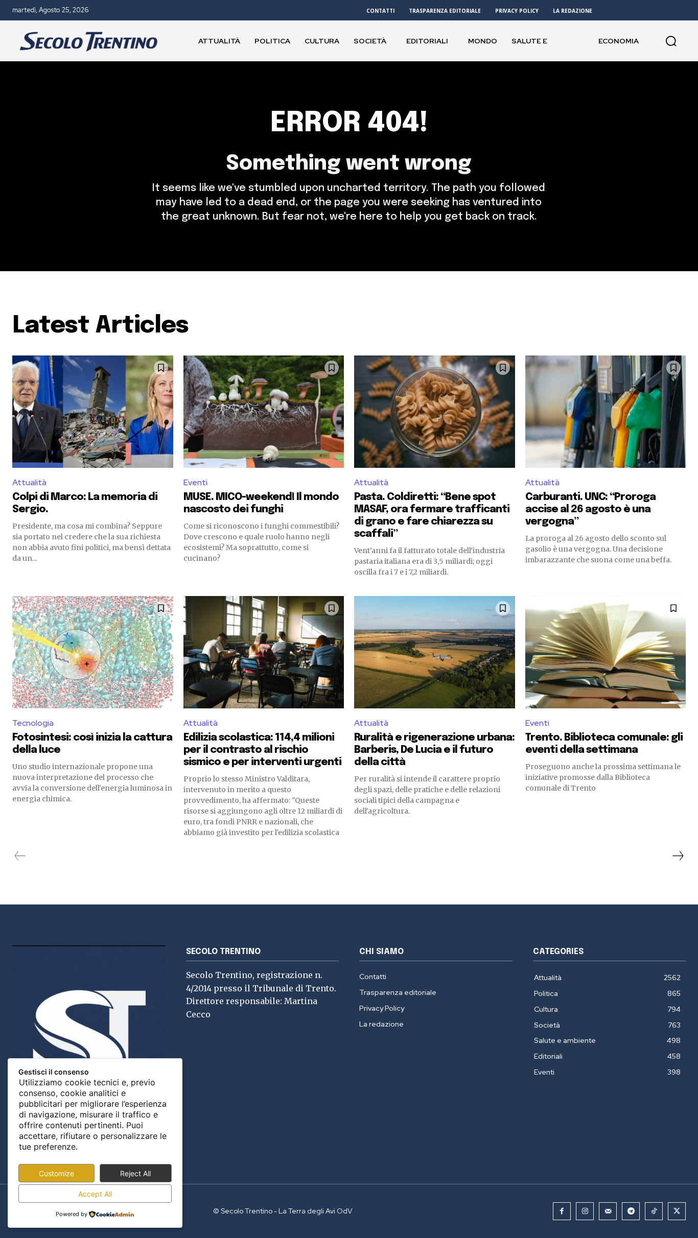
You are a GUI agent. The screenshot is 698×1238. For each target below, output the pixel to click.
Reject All (135, 1173)
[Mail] (608, 1211)
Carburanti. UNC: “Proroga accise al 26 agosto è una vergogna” (590, 509)
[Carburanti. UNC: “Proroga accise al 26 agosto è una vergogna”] (605, 411)
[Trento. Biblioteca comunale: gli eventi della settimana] (605, 652)
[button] (671, 41)
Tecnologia (33, 723)
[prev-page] (20, 856)
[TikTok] (654, 1211)
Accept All (95, 1193)
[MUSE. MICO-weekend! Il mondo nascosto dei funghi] (263, 411)
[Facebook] (562, 1211)
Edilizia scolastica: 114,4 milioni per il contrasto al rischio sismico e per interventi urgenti (262, 750)
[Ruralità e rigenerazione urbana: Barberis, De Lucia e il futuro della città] (434, 652)
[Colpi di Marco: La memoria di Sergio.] (92, 411)
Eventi (195, 482)
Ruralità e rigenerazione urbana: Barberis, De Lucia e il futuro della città (434, 750)
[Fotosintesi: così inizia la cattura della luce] (92, 652)
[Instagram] (585, 1211)
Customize (56, 1173)
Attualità (29, 482)
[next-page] (677, 856)
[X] (677, 1211)
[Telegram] (631, 1211)
